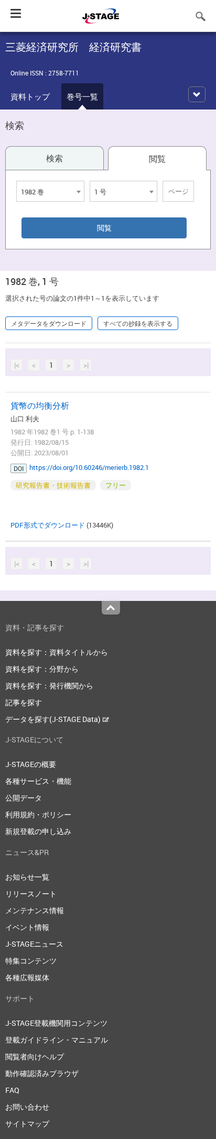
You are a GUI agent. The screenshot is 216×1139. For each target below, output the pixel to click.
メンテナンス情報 (34, 910)
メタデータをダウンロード (49, 323)
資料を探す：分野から (42, 669)
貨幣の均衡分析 (39, 405)
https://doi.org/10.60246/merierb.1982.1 (89, 467)
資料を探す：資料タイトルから (56, 652)
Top (111, 608)
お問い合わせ (27, 1107)
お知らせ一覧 (27, 877)
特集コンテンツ (31, 961)
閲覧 (157, 159)
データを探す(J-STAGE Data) (53, 719)
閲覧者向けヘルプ (34, 1056)
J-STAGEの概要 (30, 764)
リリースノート (31, 894)
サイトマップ (27, 1124)
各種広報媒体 (27, 977)
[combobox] (50, 191)
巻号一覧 (82, 96)
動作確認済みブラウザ (42, 1073)
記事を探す (23, 702)
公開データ (23, 798)
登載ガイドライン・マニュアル (56, 1040)
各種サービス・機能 (38, 781)
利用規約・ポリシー (38, 814)
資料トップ (30, 96)
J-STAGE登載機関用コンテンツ (56, 1023)
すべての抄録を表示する (137, 323)
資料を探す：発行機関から (49, 686)
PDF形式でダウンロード (47, 525)
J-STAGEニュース (34, 944)
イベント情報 (27, 927)
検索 (54, 158)
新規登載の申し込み (38, 831)
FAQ (12, 1090)
